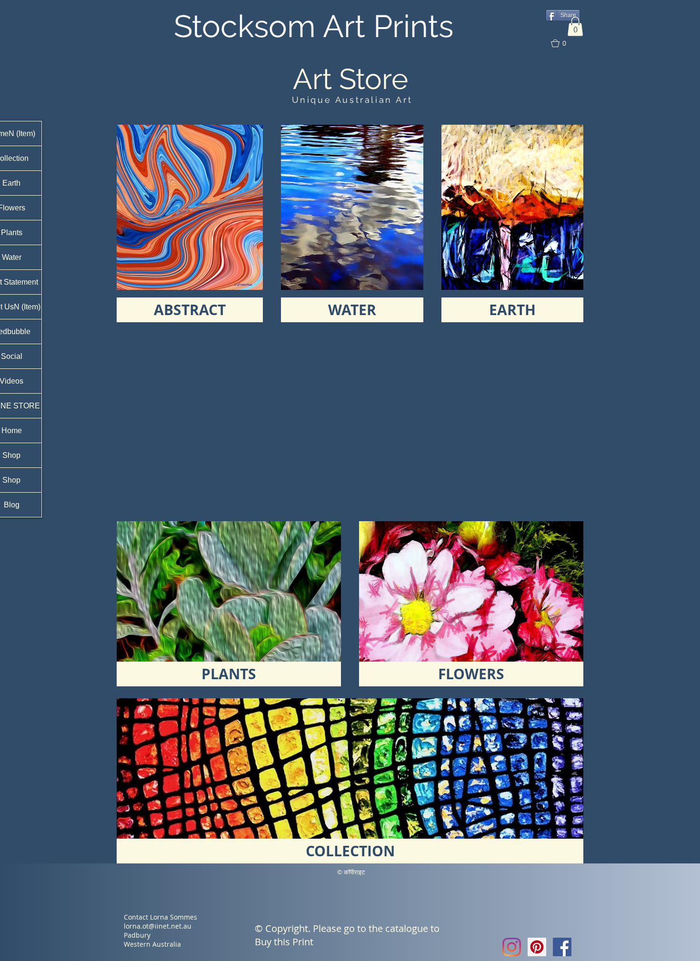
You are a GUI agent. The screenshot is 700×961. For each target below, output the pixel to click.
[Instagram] (511, 947)
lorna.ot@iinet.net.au (157, 926)
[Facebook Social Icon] (562, 947)
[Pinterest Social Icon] (537, 947)
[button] (575, 26)
